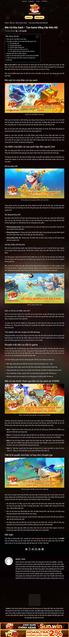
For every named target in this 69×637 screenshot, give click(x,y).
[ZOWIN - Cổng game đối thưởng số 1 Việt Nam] (34, 9)
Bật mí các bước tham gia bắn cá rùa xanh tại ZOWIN (23, 55)
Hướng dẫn (31, 1)
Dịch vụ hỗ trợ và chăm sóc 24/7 (19, 49)
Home (7, 23)
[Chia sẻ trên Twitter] (20, 31)
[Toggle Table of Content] (37, 36)
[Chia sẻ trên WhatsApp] (16, 31)
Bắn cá (12, 23)
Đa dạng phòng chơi (15, 45)
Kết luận (9, 60)
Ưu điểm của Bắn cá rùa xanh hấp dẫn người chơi (21, 41)
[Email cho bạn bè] (22, 31)
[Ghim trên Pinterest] (23, 31)
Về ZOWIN (44, 1)
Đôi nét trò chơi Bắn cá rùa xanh (16, 39)
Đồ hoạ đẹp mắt (14, 43)
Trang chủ (24, 1)
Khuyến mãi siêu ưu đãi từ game (16, 53)
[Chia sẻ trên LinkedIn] (25, 31)
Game (37, 1)
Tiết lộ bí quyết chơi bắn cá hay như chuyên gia (21, 58)
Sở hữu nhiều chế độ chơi (17, 47)
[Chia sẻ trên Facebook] (18, 31)
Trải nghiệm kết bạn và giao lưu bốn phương (22, 51)
